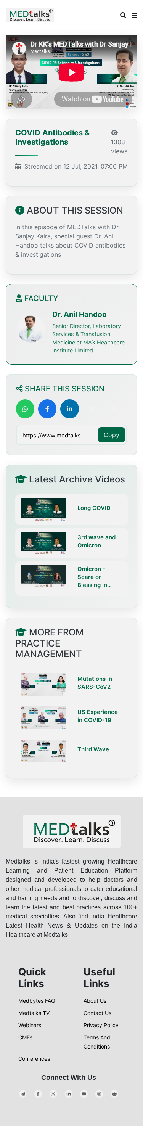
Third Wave (93, 749)
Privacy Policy (101, 1025)
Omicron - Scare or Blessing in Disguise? (92, 577)
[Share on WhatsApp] (25, 408)
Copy (111, 435)
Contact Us (97, 1013)
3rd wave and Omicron (96, 541)
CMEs (25, 1037)
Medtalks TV (34, 1013)
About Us (95, 1000)
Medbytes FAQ (36, 1000)
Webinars (29, 1025)
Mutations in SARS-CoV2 (94, 682)
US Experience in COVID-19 (97, 716)
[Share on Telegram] (114, 408)
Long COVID (94, 507)
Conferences (34, 1058)
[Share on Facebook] (47, 408)
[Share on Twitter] (92, 408)
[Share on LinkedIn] (69, 408)
